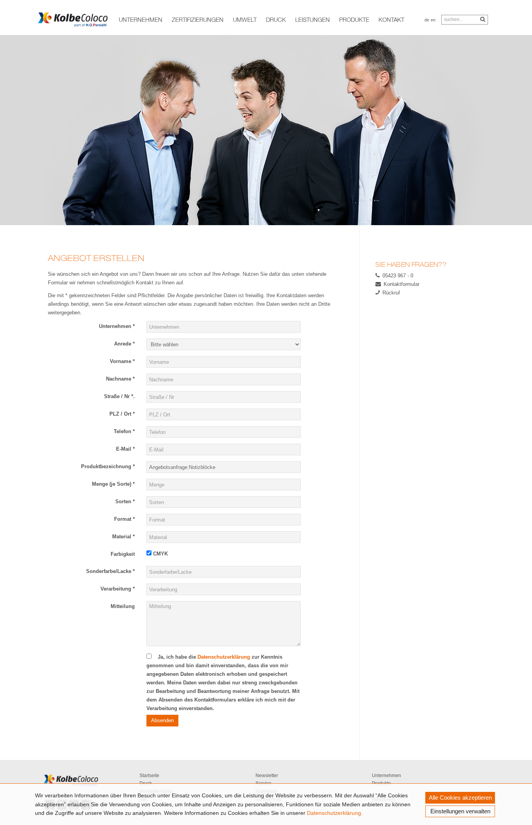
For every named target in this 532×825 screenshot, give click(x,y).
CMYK (159, 554)
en (433, 20)
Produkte (354, 19)
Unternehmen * (117, 326)
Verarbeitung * (117, 589)
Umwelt (245, 19)
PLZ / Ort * (122, 414)
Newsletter (266, 775)
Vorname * (122, 361)
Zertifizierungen (198, 19)
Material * (123, 536)
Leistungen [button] (312, 19)
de (427, 20)
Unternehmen (386, 775)
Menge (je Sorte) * (113, 484)
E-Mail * (125, 449)
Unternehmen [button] (140, 19)
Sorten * (125, 501)
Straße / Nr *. (119, 396)
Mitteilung (123, 606)
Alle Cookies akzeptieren (460, 797)
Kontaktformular (401, 284)
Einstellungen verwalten (460, 811)
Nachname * (120, 379)
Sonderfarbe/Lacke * (110, 571)
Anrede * (124, 344)
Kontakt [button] (391, 19)
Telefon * (124, 431)
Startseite (149, 775)
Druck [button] (276, 19)
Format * (124, 519)
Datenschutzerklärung (334, 813)
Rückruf (391, 293)
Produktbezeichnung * (108, 466)
